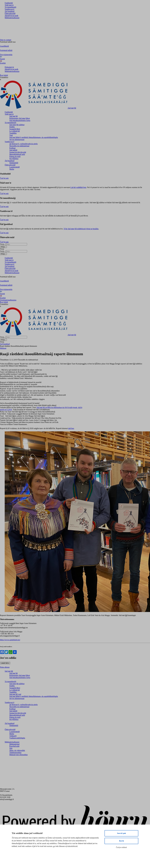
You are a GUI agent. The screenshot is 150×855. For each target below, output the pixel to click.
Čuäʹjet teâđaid (121, 847)
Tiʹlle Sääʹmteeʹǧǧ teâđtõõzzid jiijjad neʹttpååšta (81, 229)
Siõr (10, 748)
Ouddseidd (9, 3)
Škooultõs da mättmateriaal (19, 146)
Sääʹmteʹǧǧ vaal (15, 694)
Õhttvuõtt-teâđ (10, 13)
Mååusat (3, 348)
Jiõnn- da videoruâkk (17, 750)
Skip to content (5, 40)
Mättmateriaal (14, 744)
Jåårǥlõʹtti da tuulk (11, 16)
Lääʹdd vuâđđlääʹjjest (78, 187)
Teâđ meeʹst (9, 5)
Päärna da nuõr (15, 156)
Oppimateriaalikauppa (8, 300)
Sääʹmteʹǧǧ (13, 116)
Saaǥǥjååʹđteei (14, 129)
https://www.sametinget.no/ (10, 640)
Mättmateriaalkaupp (12, 18)
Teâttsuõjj (13, 736)
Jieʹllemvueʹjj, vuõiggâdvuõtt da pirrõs (23, 144)
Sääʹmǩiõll (13, 150)
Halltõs (12, 127)
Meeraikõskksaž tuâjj (17, 154)
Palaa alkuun (4, 667)
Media (11, 169)
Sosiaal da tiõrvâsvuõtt (17, 152)
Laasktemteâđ (14, 167)
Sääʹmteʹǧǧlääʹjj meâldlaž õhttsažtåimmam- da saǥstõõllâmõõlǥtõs (33, 137)
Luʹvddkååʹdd (14, 131)
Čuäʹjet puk (4, 178)
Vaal (11, 135)
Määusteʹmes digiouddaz (18, 755)
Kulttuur (12, 148)
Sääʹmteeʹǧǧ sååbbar (16, 125)
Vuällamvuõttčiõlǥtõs (17, 738)
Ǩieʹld (121, 841)
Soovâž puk (121, 833)
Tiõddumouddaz (15, 753)
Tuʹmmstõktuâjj (10, 7)
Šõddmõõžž (13, 163)
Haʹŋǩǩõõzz (13, 159)
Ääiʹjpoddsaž (9, 11)
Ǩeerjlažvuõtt (14, 746)
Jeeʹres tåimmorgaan (16, 140)
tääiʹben (71, 428)
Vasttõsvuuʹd (9, 9)
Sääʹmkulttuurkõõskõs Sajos (19, 120)
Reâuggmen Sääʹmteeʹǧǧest (19, 118)
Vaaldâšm (13, 133)
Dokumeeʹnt (9, 67)
